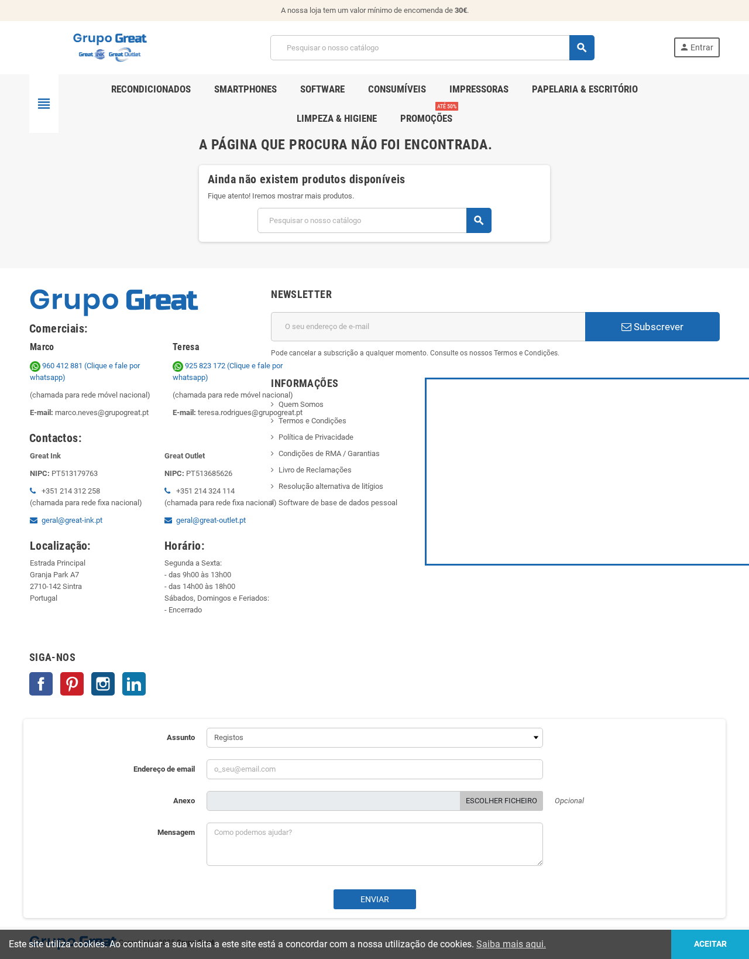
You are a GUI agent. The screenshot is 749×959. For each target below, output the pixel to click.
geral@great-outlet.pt (211, 520)
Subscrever (657, 327)
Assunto (181, 737)
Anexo (184, 800)
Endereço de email (164, 769)
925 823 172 (205, 365)
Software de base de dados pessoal (338, 502)
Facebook (41, 684)
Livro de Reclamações (315, 469)
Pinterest (72, 684)
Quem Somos (301, 404)
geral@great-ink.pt (72, 520)
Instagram (103, 684)
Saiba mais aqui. (511, 944)
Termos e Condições (312, 420)
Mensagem (176, 832)
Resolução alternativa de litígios (331, 486)
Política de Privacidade (316, 437)
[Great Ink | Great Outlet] (110, 47)
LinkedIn (134, 684)
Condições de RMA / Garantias (329, 453)
